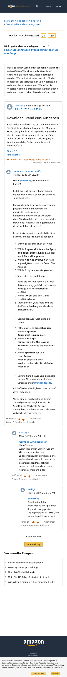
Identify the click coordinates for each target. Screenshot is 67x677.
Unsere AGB (33, 653)
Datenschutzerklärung (33, 655)
